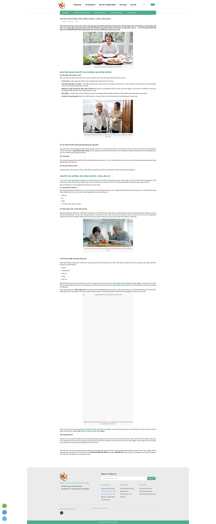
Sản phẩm (65, 12)
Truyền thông (131, 12)
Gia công (122, 5)
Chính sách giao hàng (108, 491)
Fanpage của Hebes (142, 452)
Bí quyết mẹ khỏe (99, 12)
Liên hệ (133, 5)
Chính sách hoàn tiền (108, 494)
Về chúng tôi (90, 5)
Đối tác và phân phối (107, 5)
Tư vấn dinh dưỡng (116, 12)
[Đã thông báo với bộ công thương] (108, 508)
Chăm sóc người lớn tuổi (81, 12)
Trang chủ (77, 5)
